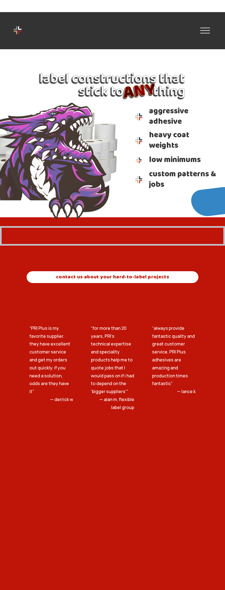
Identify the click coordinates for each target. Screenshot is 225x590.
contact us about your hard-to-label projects (112, 277)
